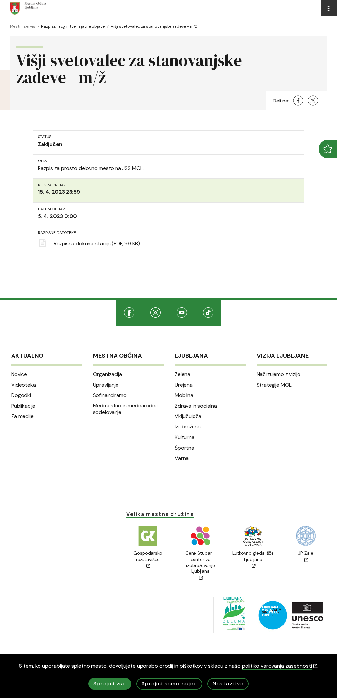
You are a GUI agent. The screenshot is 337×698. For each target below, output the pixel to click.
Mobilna (184, 395)
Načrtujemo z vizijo (278, 374)
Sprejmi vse (109, 683)
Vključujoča (188, 416)
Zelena (182, 374)
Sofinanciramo (110, 395)
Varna (182, 458)
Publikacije (23, 406)
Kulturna (184, 437)
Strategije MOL (274, 385)
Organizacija (107, 374)
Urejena (184, 385)
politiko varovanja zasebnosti (277, 665)
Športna (184, 448)
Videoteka (23, 385)
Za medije (22, 416)
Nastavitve (228, 683)
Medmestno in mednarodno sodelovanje (126, 409)
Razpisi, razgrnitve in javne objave (73, 26)
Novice (19, 374)
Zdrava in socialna (196, 406)
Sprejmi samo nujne (169, 683)
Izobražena (187, 426)
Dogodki (21, 395)
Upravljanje (105, 385)
